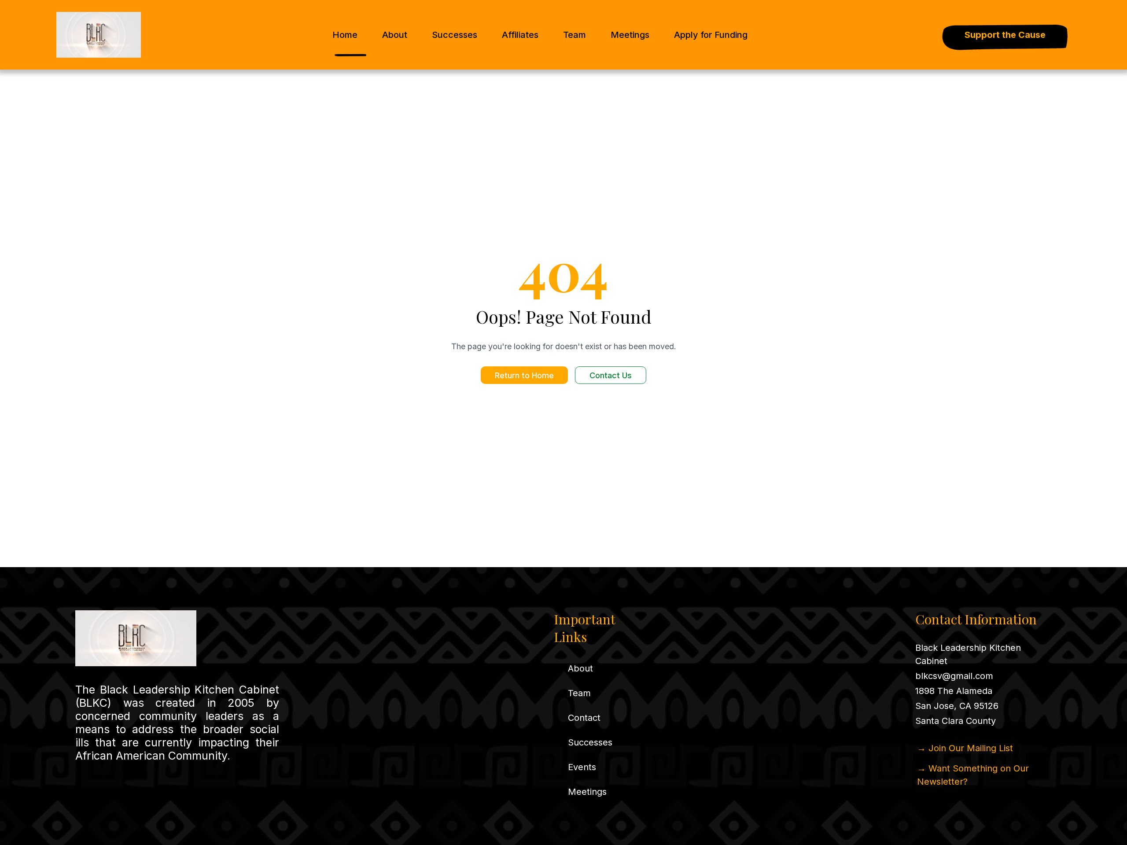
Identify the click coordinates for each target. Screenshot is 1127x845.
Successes (454, 35)
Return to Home (524, 375)
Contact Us (610, 375)
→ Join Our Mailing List (965, 748)
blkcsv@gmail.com (954, 676)
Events (582, 767)
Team (574, 35)
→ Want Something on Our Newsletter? (973, 775)
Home (344, 35)
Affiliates (520, 35)
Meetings (630, 35)
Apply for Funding (711, 35)
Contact (584, 717)
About (394, 35)
